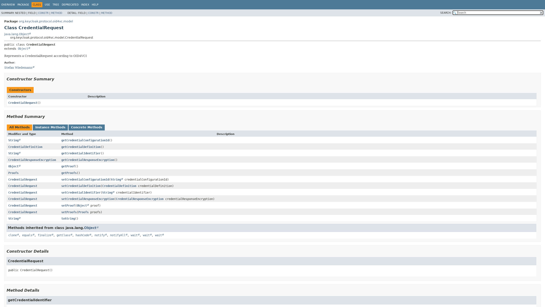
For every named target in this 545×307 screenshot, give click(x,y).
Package (23, 4)
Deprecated (70, 4)
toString (68, 218)
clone (12, 235)
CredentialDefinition (25, 147)
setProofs (69, 212)
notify (100, 235)
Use (47, 4)
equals (27, 235)
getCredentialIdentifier (80, 153)
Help (95, 4)
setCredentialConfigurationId (85, 179)
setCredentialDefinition (80, 186)
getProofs (69, 173)
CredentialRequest (22, 102)
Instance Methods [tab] (50, 127)
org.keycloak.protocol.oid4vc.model (46, 21)
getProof (68, 166)
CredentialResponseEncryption (32, 160)
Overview (8, 4)
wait (134, 235)
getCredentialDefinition (80, 147)
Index (85, 4)
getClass (63, 235)
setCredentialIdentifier (80, 192)
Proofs (13, 173)
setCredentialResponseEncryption (87, 199)
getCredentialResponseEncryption (87, 160)
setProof (68, 205)
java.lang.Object (16, 34)
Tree (56, 4)
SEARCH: (445, 12)
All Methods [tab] (19, 127)
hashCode (82, 235)
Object (23, 48)
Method (56, 13)
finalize (44, 235)
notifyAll (117, 235)
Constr (43, 13)
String (13, 140)
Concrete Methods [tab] (86, 127)
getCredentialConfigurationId (85, 140)
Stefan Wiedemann (18, 67)
